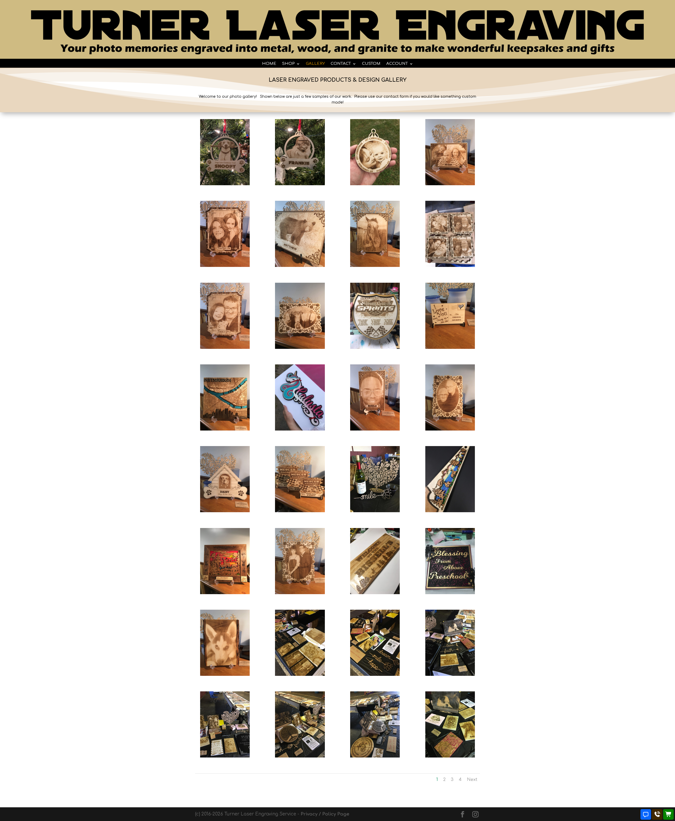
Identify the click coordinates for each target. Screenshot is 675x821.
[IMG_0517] (375, 429)
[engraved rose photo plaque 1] (225, 265)
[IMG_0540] (225, 674)
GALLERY (315, 64)
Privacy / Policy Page (325, 814)
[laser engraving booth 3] (375, 674)
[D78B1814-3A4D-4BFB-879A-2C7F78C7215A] (450, 592)
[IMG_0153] (225, 510)
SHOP (288, 64)
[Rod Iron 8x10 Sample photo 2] (375, 265)
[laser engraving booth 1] (375, 510)
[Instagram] (475, 814)
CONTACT (341, 64)
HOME (269, 64)
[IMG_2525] (300, 592)
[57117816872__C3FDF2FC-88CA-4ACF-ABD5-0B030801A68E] (375, 347)
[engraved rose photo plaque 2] (225, 347)
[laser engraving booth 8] (375, 756)
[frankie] (300, 183)
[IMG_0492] (225, 429)
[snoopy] (225, 183)
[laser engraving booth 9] (450, 756)
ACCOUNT (397, 64)
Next (472, 779)
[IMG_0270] (450, 429)
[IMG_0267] (375, 592)
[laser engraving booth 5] (450, 674)
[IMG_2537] (300, 510)
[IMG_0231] (450, 265)
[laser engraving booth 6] (225, 756)
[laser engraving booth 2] (300, 674)
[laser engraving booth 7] (300, 756)
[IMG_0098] (300, 347)
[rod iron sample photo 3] (300, 265)
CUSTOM (371, 64)
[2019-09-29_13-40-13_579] (375, 183)
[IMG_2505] (300, 429)
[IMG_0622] (225, 592)
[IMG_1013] (450, 347)
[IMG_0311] (450, 183)
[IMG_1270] (450, 510)
